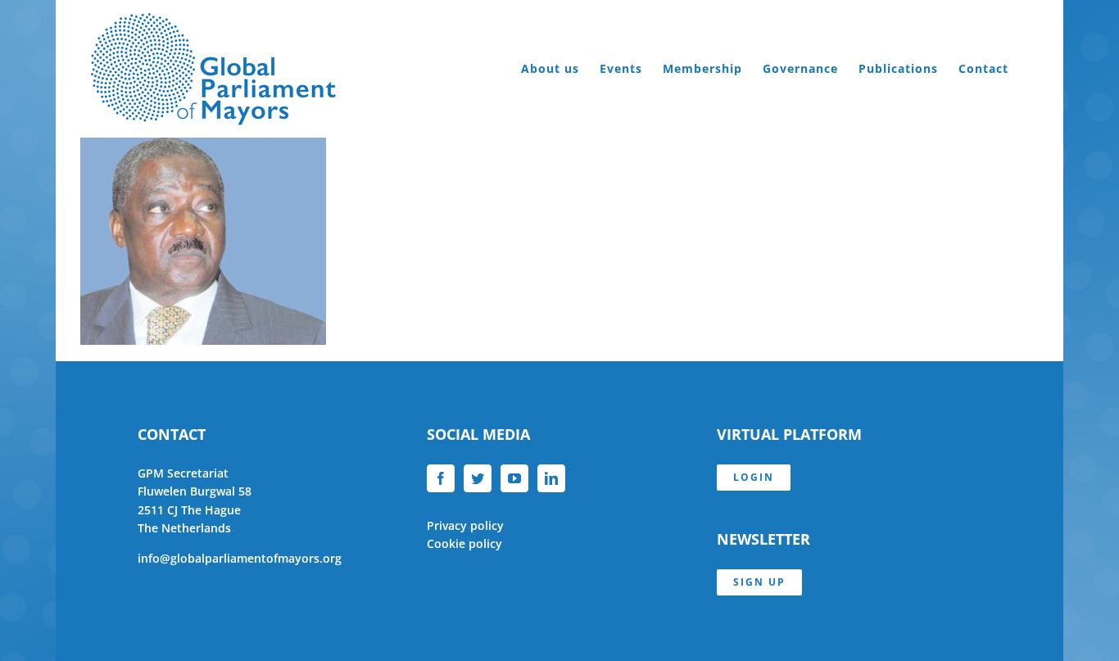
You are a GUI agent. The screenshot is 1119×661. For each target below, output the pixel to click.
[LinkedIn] (551, 478)
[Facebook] (441, 478)
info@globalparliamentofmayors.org (240, 558)
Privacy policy (465, 525)
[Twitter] (478, 478)
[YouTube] (514, 478)
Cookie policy (464, 543)
